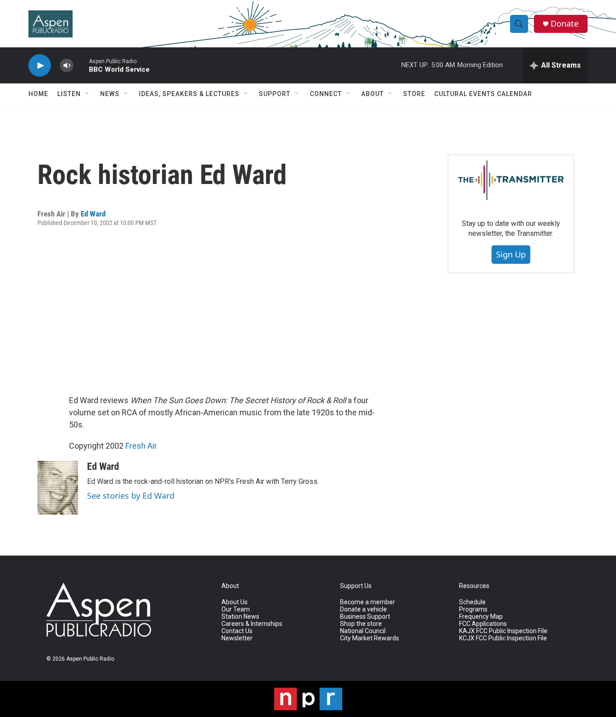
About (372, 93)
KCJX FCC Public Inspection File (503, 638)
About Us (234, 602)
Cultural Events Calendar (483, 93)
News (110, 93)
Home (38, 93)
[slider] (81, 65)
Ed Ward (93, 213)
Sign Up (511, 254)
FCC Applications (483, 623)
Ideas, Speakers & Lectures (189, 93)
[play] (39, 65)
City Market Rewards (369, 638)
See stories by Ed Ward (131, 495)
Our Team (235, 609)
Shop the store (361, 623)
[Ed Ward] (57, 488)
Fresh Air (141, 445)
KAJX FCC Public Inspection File (503, 631)
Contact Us (237, 631)
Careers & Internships (251, 623)
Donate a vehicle (363, 609)
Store (414, 93)
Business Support (365, 616)
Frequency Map (481, 616)
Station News (240, 616)
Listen (69, 93)
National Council (363, 631)
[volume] (66, 65)
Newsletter (237, 638)
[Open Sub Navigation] (87, 93)
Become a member (367, 602)
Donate (565, 23)
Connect (326, 93)
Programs (473, 609)
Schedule (472, 602)
